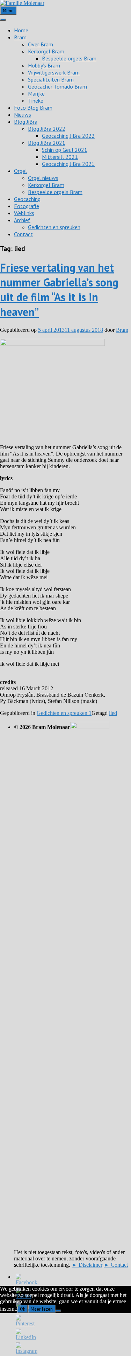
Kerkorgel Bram (46, 51)
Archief (22, 220)
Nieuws (22, 114)
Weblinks (24, 213)
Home (21, 30)
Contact (23, 234)
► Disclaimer (87, 1265)
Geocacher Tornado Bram (57, 86)
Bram (20, 37)
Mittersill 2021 (60, 156)
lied (113, 713)
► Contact (116, 1265)
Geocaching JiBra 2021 (68, 163)
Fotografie (26, 205)
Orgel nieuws (43, 177)
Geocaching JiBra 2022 (68, 135)
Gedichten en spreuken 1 (64, 713)
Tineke (35, 100)
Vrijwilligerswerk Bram (54, 72)
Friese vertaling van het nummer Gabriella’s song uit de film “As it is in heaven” (59, 289)
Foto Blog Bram (33, 107)
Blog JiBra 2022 (46, 128)
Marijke (36, 93)
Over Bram (40, 44)
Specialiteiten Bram (51, 79)
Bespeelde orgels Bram (69, 58)
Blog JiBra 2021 (46, 142)
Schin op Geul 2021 (64, 149)
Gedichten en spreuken (54, 227)
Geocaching (27, 198)
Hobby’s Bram (44, 65)
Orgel (20, 170)
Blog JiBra (25, 121)
